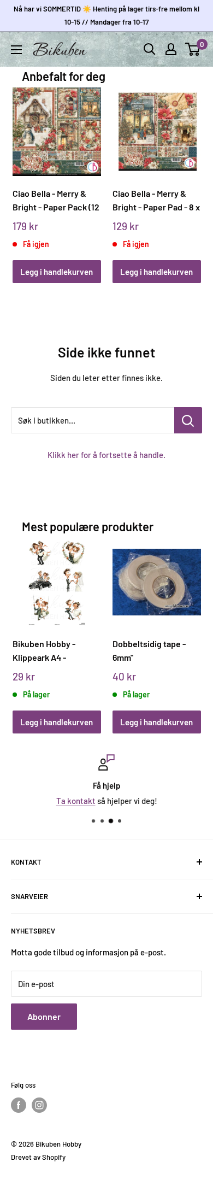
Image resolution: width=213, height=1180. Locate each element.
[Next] (188, 174)
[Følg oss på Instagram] (39, 1105)
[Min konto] (170, 49)
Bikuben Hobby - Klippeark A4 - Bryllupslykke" (44, 650)
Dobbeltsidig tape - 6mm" (149, 650)
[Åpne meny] (16, 49)
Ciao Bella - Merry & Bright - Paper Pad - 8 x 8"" (156, 200)
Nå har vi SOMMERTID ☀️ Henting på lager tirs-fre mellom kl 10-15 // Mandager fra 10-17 (106, 15)
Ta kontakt (76, 801)
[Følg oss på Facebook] (18, 1105)
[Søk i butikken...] (188, 420)
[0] (193, 49)
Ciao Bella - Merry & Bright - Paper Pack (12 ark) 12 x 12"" (56, 200)
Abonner (44, 1016)
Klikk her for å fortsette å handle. (106, 455)
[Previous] (24, 174)
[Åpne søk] (150, 49)
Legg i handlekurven (56, 272)
